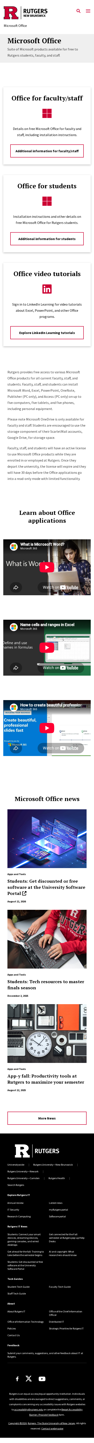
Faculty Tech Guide (60, 1286)
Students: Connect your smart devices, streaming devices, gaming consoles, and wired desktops (24, 1239)
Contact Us (13, 1335)
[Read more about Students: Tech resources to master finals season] (46, 939)
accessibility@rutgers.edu (28, 1409)
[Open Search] (78, 11)
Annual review (15, 1202)
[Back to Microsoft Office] (25, 13)
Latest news (55, 1202)
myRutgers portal (58, 1209)
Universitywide (15, 1164)
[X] (28, 1378)
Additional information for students (47, 239)
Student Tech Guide (18, 1286)
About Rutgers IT (16, 1311)
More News (47, 1118)
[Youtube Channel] (42, 1379)
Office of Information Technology (25, 1321)
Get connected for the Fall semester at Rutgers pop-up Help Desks (66, 1238)
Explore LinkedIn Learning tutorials (47, 332)
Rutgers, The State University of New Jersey (51, 1423)
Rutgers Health (57, 1178)
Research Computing (19, 1216)
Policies (11, 1328)
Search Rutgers (15, 1185)
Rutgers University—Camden (23, 1178)
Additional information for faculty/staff (47, 151)
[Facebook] (17, 1379)
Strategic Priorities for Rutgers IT (66, 1328)
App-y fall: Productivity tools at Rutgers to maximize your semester (45, 1079)
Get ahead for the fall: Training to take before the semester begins (25, 1253)
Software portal (57, 1216)
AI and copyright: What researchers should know (63, 1253)
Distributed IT (56, 1321)
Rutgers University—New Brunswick (53, 1164)
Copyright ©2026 (17, 1423)
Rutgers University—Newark (22, 1171)
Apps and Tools (16, 874)
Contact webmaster (52, 1428)
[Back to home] (37, 1151)
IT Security (13, 1209)
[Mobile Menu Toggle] (88, 11)
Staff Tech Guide (16, 1293)
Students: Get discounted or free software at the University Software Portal (46, 887)
